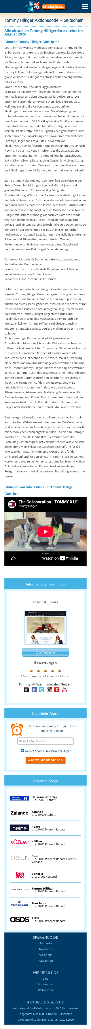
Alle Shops (45, 955)
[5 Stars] (59, 670)
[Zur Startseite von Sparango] (45, 12)
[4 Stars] (52, 670)
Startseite (45, 943)
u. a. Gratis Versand (44, 875)
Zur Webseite (45, 652)
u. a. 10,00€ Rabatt (44, 813)
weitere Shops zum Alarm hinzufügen (48, 751)
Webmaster (45, 990)
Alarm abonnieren (45, 760)
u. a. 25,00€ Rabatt (44, 798)
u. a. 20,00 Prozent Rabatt (48, 890)
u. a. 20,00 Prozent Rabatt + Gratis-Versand (54, 859)
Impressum (45, 984)
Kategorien (45, 960)
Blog (45, 979)
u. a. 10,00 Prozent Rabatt (48, 828)
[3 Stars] (45, 670)
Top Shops (46, 949)
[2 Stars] (38, 670)
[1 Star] (31, 670)
